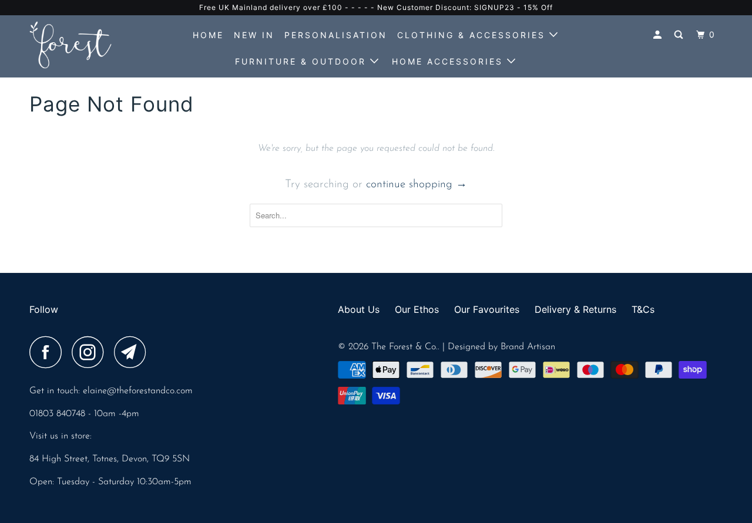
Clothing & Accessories (473, 35)
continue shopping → (416, 184)
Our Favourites (486, 309)
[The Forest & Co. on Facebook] (48, 352)
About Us (359, 309)
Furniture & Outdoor (302, 61)
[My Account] (659, 35)
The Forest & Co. (404, 347)
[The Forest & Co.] (89, 45)
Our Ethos (417, 309)
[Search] (680, 35)
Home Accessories (449, 61)
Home (208, 35)
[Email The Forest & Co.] (133, 352)
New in (254, 35)
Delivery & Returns (575, 309)
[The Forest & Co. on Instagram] (91, 352)
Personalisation (335, 35)
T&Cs (643, 309)
